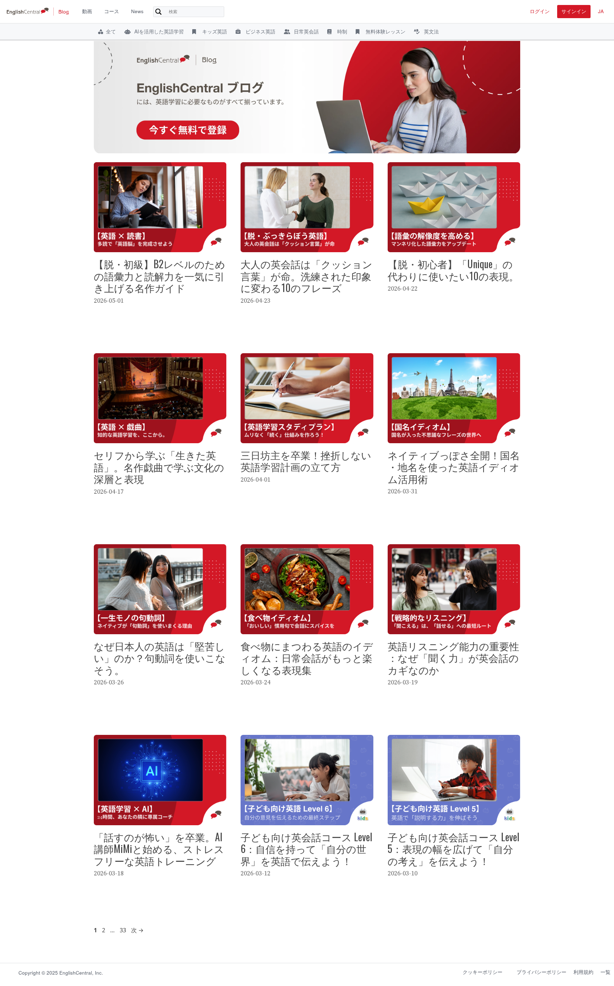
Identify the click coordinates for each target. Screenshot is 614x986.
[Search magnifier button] (158, 12)
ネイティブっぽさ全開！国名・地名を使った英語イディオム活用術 (454, 466)
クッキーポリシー (482, 972)
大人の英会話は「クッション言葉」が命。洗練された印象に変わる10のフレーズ (306, 275)
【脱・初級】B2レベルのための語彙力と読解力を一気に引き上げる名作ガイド (159, 275)
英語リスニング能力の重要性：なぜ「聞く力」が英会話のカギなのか (453, 657)
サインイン (573, 11)
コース (111, 11)
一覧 (605, 972)
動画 (87, 11)
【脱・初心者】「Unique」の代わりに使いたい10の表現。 (453, 269)
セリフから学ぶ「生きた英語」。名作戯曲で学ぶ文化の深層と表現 (159, 466)
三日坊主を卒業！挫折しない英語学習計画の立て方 (306, 460)
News (137, 11)
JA (601, 11)
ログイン (540, 11)
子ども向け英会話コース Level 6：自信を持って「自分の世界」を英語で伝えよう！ (306, 848)
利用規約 (583, 972)
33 (122, 930)
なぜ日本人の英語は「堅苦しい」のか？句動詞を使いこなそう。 (160, 657)
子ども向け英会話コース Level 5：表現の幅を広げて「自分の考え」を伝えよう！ (453, 848)
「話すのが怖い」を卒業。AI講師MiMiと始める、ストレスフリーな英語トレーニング (159, 848)
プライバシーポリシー (541, 972)
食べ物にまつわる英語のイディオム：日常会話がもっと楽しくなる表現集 (307, 657)
